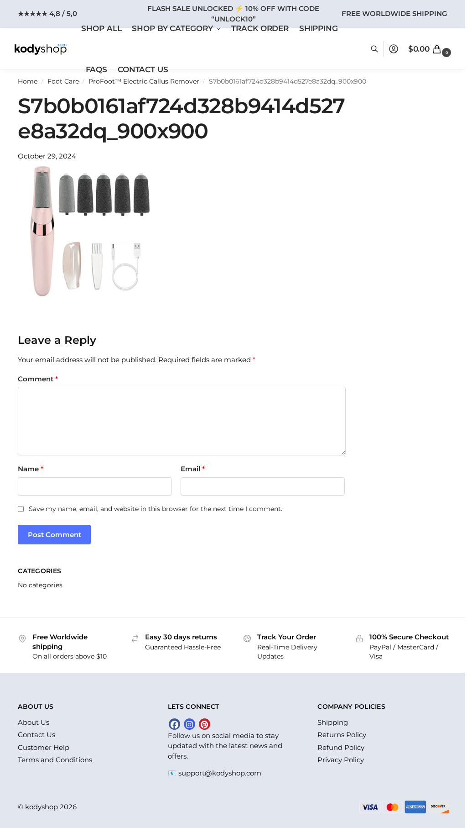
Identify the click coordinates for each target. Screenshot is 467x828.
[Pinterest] (204, 724)
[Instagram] (189, 724)
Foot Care (63, 81)
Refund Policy (340, 747)
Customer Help (43, 747)
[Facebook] (174, 724)
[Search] (379, 49)
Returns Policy (341, 734)
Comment (38, 378)
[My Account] (393, 49)
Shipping (332, 722)
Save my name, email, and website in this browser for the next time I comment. (155, 509)
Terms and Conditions (55, 759)
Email (193, 468)
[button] (430, 49)
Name (30, 468)
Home (27, 81)
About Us (33, 722)
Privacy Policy (340, 759)
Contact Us (36, 734)
